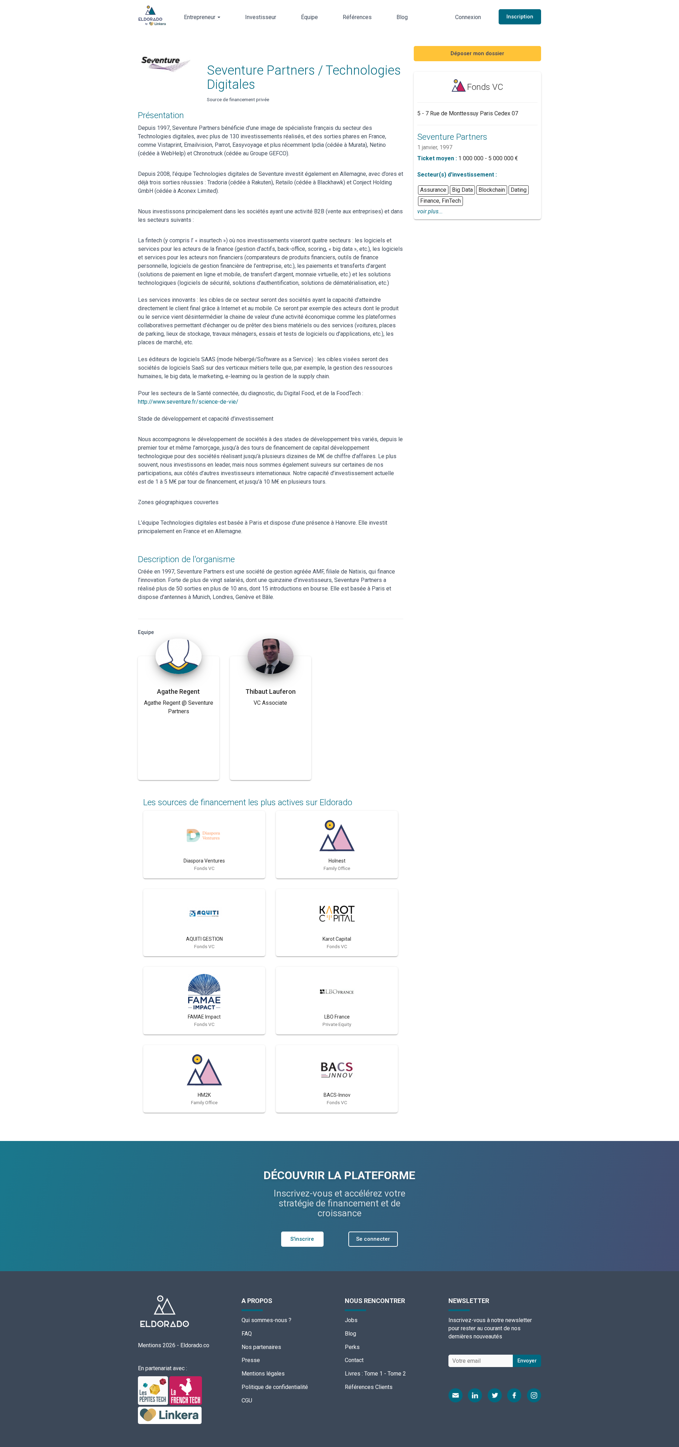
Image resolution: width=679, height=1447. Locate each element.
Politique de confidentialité (275, 1387)
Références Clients (369, 1387)
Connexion (468, 17)
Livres (352, 1373)
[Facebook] (514, 1395)
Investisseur (260, 17)
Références (357, 17)
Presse (251, 1360)
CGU (247, 1400)
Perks (352, 1347)
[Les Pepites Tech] (153, 1390)
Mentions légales (263, 1373)
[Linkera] (170, 1415)
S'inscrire (302, 1239)
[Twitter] (495, 1395)
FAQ (247, 1333)
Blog (402, 17)
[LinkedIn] (475, 1395)
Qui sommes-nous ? (266, 1320)
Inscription (519, 16)
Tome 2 (397, 1373)
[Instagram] (534, 1395)
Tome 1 (373, 1373)
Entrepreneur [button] (200, 17)
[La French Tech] (185, 1390)
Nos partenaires (261, 1347)
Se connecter (373, 1239)
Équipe (309, 17)
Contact (354, 1360)
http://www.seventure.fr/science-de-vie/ (188, 401)
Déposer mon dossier (477, 53)
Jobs (351, 1320)
